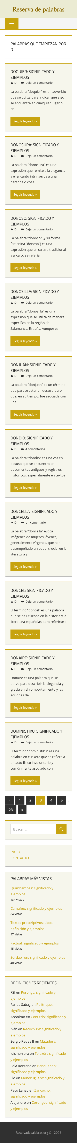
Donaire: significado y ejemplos (32, 661)
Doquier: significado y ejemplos (32, 74)
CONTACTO (19, 858)
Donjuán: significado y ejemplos (33, 367)
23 (11, 809)
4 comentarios (35, 449)
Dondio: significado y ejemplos (31, 441)
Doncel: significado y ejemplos (31, 593)
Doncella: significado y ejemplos (33, 514)
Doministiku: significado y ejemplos (36, 734)
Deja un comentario (39, 83)
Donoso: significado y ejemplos (32, 221)
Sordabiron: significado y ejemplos (37, 957)
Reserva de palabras (38, 9)
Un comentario (35, 522)
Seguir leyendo (24, 121)
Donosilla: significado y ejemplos (34, 294)
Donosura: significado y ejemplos (34, 148)
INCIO (15, 851)
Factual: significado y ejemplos (34, 943)
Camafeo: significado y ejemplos (36, 908)
